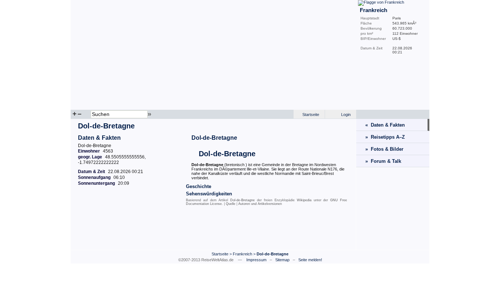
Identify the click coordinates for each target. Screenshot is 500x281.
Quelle (230, 204)
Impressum (256, 260)
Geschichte (198, 186)
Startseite (310, 114)
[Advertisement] (213, 229)
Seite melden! (310, 260)
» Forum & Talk (383, 161)
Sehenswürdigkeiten (209, 193)
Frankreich (242, 254)
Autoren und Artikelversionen (260, 204)
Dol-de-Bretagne (214, 138)
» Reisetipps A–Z (385, 137)
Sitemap (282, 260)
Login (346, 114)
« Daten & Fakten (385, 125)
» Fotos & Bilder (384, 149)
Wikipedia (304, 200)
